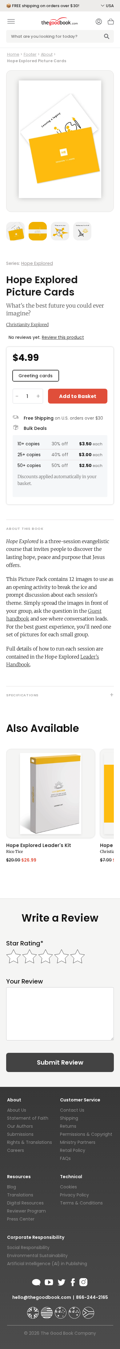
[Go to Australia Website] (61, 1310)
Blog (11, 1187)
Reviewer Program (26, 1211)
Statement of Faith (27, 1118)
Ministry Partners (77, 1142)
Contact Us (72, 1110)
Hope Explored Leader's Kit (38, 846)
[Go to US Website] (47, 1310)
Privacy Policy (74, 1195)
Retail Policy (72, 1150)
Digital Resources (25, 1203)
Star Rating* (24, 943)
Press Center (20, 1219)
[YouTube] (48, 1281)
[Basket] (111, 23)
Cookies (68, 1187)
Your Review (24, 981)
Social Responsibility (28, 1247)
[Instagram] (83, 1281)
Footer (30, 54)
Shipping (69, 1118)
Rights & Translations (29, 1142)
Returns (68, 1126)
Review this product (63, 337)
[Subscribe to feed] (36, 1281)
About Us (16, 1110)
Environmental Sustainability (37, 1255)
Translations (20, 1195)
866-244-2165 (92, 1297)
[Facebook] (72, 1281)
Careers (15, 1150)
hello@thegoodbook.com (41, 1297)
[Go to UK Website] (33, 1310)
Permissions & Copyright (86, 1134)
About (47, 54)
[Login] (99, 22)
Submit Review (60, 1062)
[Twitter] (61, 1281)
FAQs (65, 1158)
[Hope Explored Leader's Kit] (50, 793)
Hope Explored (37, 263)
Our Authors (20, 1126)
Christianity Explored (27, 324)
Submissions (20, 1134)
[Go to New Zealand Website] (75, 1310)
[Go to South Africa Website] (88, 1310)
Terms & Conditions (81, 1203)
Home (13, 54)
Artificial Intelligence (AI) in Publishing (47, 1263)
